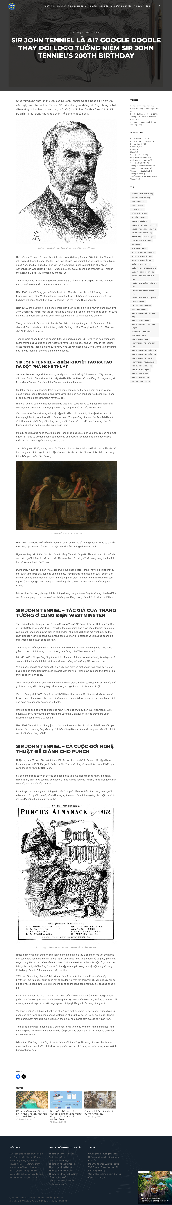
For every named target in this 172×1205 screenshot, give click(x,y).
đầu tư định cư (140, 339)
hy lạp (136, 237)
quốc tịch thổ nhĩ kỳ (143, 272)
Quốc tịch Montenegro (138, 157)
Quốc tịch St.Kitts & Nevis (140, 160)
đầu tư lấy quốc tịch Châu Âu (143, 326)
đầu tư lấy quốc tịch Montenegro (141, 333)
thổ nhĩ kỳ (138, 301)
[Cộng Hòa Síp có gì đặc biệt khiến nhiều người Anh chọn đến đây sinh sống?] (32, 1100)
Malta (132, 152)
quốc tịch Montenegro (144, 268)
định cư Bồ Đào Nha (142, 366)
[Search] (159, 6)
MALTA (136, 244)
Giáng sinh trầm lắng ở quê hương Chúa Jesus (99, 1112)
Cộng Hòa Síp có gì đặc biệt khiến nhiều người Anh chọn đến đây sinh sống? (31, 1114)
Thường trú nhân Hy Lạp (139, 174)
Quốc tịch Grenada (137, 155)
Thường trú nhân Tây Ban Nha (63, 1174)
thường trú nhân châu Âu (143, 292)
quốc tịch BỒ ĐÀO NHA (143, 252)
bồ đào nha (138, 201)
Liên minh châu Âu (142, 241)
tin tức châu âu (141, 305)
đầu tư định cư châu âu (144, 354)
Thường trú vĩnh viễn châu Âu (63, 1153)
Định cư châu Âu (140, 320)
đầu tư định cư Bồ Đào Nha (143, 344)
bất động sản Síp (141, 198)
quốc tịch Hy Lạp (141, 264)
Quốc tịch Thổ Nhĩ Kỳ (138, 163)
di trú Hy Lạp (139, 217)
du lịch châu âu (140, 221)
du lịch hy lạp (139, 225)
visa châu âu (139, 309)
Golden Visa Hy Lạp (142, 233)
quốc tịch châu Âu (142, 256)
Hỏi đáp (133, 149)
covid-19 (137, 209)
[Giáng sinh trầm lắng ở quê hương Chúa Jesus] (100, 1100)
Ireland (149, 237)
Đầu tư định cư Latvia (138, 139)
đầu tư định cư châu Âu (144, 350)
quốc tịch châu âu (142, 260)
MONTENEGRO (139, 248)
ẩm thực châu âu (141, 381)
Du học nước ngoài (58, 1184)
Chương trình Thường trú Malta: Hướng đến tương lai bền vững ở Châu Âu (144, 108)
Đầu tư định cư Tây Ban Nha (140, 141)
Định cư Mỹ (134, 147)
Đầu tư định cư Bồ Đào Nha (143, 315)
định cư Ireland (140, 377)
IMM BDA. (63, 1201)
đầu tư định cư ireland (143, 362)
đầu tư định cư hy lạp (143, 358)
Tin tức (97, 32)
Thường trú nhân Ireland (60, 1170)
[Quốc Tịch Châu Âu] (11, 6)
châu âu (138, 205)
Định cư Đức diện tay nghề (61, 1180)
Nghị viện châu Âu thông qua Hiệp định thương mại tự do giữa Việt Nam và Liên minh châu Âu (66, 1115)
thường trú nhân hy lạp (144, 298)
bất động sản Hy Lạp (142, 194)
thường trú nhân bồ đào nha (144, 284)
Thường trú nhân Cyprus (139, 168)
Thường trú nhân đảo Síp (139, 171)
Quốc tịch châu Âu (57, 1157)
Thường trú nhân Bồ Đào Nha (141, 166)
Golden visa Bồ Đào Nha (144, 229)
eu (153, 225)
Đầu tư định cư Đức (58, 1177)
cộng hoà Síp (139, 213)
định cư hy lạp (140, 374)
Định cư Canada (136, 144)
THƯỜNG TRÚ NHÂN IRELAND (142, 176)
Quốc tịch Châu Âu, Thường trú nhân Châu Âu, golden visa (36, 1197)
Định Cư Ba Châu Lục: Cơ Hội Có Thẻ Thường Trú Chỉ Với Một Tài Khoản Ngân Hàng (144, 116)
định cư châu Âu (141, 370)
